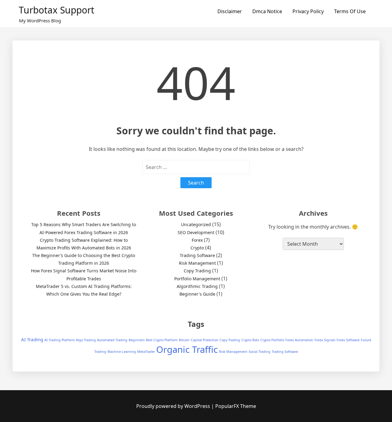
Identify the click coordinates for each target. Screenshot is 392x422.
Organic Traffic (187, 349)
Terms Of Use (350, 11)
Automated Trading (112, 340)
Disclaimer (229, 11)
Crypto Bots (250, 340)
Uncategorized (196, 224)
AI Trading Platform (59, 340)
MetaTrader (146, 351)
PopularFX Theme (235, 406)
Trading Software (197, 255)
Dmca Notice (267, 11)
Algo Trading (86, 340)
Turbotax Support (56, 10)
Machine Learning (121, 351)
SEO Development (196, 232)
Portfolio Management (197, 279)
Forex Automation (299, 340)
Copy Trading (197, 271)
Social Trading (259, 351)
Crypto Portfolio (272, 340)
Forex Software (348, 340)
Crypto (197, 248)
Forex (197, 240)
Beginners (137, 340)
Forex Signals (325, 340)
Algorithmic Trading (197, 286)
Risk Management (197, 263)
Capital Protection (204, 340)
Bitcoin (184, 340)
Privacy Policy (308, 11)
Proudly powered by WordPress (173, 406)
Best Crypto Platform (162, 340)
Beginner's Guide (197, 294)
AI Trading (32, 339)
